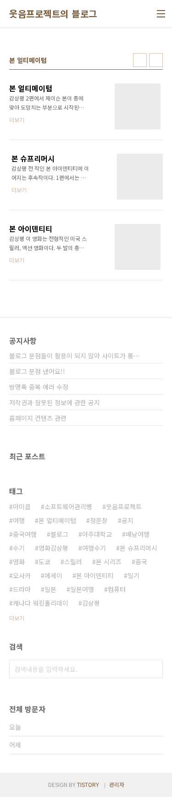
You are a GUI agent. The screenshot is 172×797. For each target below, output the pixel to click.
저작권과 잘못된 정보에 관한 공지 (54, 402)
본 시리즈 (109, 561)
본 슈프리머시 (138, 547)
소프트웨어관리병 (68, 506)
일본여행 (82, 589)
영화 (19, 561)
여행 (19, 520)
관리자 (116, 784)
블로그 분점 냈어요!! (37, 371)
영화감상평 (53, 547)
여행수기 (94, 547)
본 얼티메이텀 (57, 520)
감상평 (91, 603)
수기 (19, 547)
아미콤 (22, 506)
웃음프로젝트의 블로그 (53, 13)
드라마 (22, 589)
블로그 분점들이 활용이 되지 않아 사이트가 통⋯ (74, 355)
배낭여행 (138, 534)
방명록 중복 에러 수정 (38, 386)
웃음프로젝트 (124, 506)
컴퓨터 (117, 589)
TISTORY (88, 784)
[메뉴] (161, 14)
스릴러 (73, 561)
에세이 (53, 575)
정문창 (99, 520)
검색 (153, 669)
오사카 (22, 575)
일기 (133, 575)
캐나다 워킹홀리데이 (40, 603)
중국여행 (25, 534)
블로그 (59, 534)
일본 (50, 589)
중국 (141, 561)
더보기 (16, 618)
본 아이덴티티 (95, 575)
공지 (127, 520)
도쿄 (44, 561)
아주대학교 (97, 534)
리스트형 (156, 60)
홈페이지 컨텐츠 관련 (38, 418)
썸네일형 (140, 60)
